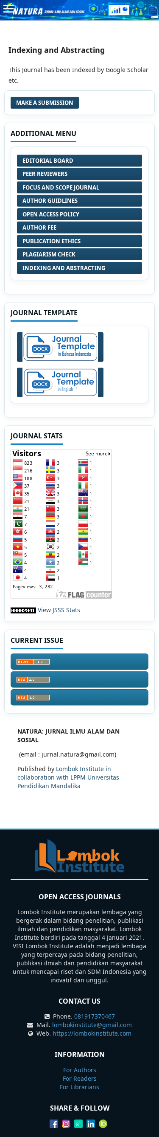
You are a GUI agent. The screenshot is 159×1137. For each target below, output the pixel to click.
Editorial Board (47, 160)
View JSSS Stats (59, 610)
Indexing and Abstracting (63, 268)
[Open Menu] (8, 8)
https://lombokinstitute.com (92, 1033)
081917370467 (94, 1016)
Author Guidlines (50, 200)
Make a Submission (44, 103)
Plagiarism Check (48, 254)
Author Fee (39, 227)
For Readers (80, 1078)
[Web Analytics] (23, 610)
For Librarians (79, 1087)
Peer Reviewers (44, 174)
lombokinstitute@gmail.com (92, 1025)
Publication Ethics (51, 241)
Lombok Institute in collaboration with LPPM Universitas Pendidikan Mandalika (68, 777)
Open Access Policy (50, 214)
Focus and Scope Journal (60, 187)
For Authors (79, 1070)
